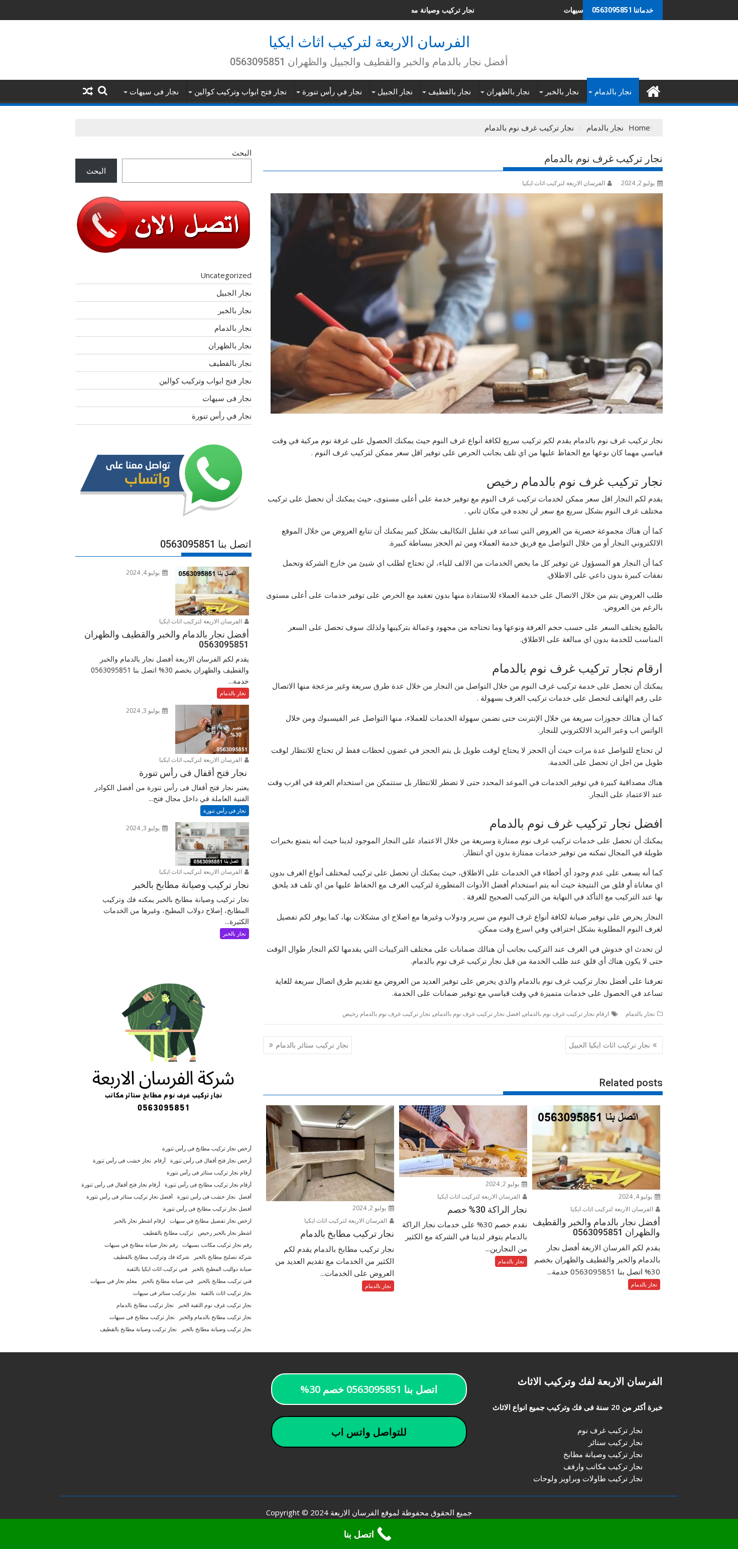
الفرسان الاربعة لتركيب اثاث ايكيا (369, 42)
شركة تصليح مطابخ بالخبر (223, 1256)
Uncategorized (226, 275)
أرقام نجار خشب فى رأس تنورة (129, 1160)
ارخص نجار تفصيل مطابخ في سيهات (211, 1220)
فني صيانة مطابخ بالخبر (167, 1280)
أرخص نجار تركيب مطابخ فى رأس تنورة (207, 1148)
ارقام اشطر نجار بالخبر (139, 1220)
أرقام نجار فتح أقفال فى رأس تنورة (120, 1184)
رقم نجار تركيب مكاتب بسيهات (217, 1244)
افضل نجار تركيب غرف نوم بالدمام (477, 1013)
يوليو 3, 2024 (143, 710)
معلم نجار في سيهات (113, 1280)
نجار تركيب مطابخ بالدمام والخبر (215, 1317)
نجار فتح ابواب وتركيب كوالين (240, 91)
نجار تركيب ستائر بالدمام (312, 1045)
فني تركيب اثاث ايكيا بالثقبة (157, 1268)
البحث (242, 153)
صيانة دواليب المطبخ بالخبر (222, 1268)
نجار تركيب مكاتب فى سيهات (541, 10)
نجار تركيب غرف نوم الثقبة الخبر (215, 1305)
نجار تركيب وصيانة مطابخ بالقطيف (138, 1329)
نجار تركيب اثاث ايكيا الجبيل (609, 1045)
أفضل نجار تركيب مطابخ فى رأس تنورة (207, 1208)
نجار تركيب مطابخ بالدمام (145, 1305)
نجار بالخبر (562, 91)
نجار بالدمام (613, 91)
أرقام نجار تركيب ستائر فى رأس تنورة (209, 1172)
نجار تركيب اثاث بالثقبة (226, 1293)
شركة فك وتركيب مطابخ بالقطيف (151, 1256)
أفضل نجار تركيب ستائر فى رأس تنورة (129, 1196)
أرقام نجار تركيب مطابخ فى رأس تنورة (208, 1184)
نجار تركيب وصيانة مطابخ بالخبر (216, 1329)
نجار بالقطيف (449, 91)
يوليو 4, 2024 (636, 1196)
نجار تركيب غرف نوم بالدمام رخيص (386, 1013)
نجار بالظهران (508, 91)
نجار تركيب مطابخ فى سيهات (142, 1317)
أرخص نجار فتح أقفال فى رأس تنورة (211, 1160)
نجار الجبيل (395, 91)
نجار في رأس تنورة (332, 91)
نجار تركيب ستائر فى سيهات (164, 1293)
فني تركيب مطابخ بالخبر (225, 1280)
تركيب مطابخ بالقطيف (168, 1232)
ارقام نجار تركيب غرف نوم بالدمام (566, 1013)
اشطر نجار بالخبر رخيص (225, 1232)
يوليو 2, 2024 (503, 1184)
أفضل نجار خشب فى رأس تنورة (214, 1196)
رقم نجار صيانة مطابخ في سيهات (141, 1244)
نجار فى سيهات (154, 91)
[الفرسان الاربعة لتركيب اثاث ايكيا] (653, 90)
